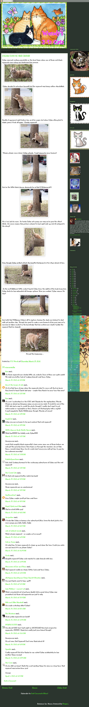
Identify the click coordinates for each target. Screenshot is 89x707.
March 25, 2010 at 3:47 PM (15, 468)
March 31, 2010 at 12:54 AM (15, 658)
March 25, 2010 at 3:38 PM (15, 454)
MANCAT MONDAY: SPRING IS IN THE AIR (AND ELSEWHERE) (76, 362)
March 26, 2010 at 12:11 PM (15, 633)
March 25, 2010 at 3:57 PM (15, 490)
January (74, 367)
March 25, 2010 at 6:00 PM (15, 512)
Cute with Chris (73, 379)
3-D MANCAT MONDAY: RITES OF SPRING (77, 318)
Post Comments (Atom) (39, 693)
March (74, 304)
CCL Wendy (78, 219)
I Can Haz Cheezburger (74, 383)
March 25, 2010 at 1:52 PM (15, 380)
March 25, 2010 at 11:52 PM (15, 573)
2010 (72, 286)
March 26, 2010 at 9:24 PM (15, 644)
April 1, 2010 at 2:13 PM (14, 676)
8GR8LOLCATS (11, 625)
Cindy (7, 555)
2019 (72, 271)
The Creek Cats (11, 473)
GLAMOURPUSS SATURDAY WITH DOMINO (76, 339)
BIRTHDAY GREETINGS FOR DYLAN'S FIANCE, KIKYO (76, 343)
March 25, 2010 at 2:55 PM (15, 425)
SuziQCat (8, 419)
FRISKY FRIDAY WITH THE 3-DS (77, 325)
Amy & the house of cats (14, 385)
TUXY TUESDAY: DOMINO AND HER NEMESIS (76, 357)
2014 (72, 279)
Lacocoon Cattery (73, 377)
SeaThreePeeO (10, 495)
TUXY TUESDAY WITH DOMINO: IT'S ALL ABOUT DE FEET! (77, 314)
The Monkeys (10, 613)
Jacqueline (9, 517)
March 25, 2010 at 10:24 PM (15, 551)
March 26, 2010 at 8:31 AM (15, 609)
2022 (72, 269)
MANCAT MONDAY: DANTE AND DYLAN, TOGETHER (77, 335)
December (75, 288)
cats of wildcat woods (13, 531)
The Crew (9, 663)
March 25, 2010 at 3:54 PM (15, 479)
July (74, 297)
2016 (72, 276)
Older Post (62, 688)
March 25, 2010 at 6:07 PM (15, 526)
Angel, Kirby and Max (13, 506)
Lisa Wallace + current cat (15, 589)
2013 (72, 281)
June (74, 299)
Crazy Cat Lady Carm (74, 385)
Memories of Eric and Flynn (15, 567)
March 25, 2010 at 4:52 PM (15, 501)
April (74, 302)
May (74, 300)
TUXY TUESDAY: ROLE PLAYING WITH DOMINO (77, 331)
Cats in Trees (10, 542)
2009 (72, 369)
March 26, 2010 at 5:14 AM (15, 584)
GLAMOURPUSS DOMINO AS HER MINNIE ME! (76, 321)
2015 (72, 278)
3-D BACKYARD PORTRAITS (75, 354)
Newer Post (7, 688)
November (75, 290)
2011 (72, 285)
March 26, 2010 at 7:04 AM (15, 597)
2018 (72, 272)
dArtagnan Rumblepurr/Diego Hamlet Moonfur (23, 578)
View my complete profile (75, 234)
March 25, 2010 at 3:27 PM (15, 436)
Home (34, 688)
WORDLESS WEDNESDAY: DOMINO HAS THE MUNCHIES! (76, 307)
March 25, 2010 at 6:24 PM (15, 537)
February (74, 365)
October (74, 292)
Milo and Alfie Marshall (14, 602)
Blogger (65, 704)
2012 (72, 283)
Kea (6, 371)
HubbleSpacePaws (12, 459)
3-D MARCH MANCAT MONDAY (76, 351)
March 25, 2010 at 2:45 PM (15, 414)
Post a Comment (10, 681)
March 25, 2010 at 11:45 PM (15, 562)
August (74, 295)
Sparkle (8, 649)
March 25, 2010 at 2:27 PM (15, 393)
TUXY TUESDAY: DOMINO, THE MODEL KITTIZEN (76, 347)
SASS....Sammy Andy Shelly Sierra (18, 430)
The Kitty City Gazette (74, 381)
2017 (72, 274)
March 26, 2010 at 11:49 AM (15, 620)
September (75, 293)
